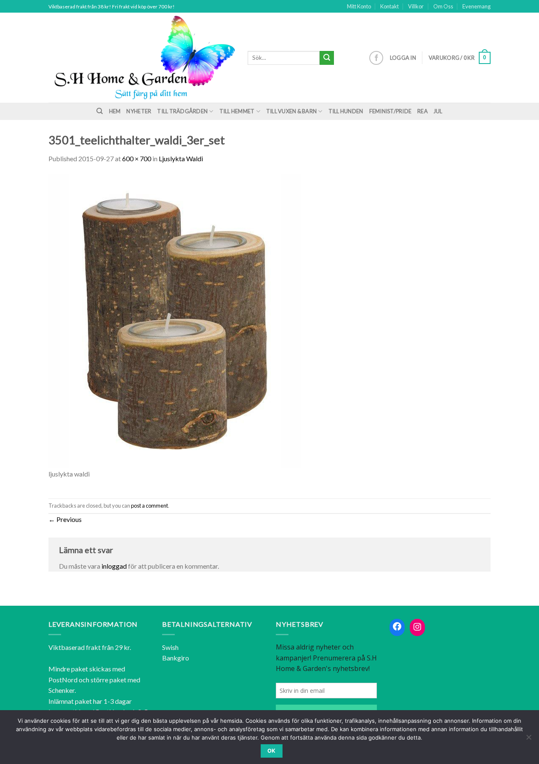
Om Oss (443, 6)
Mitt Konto (359, 6)
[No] (528, 739)
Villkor (416, 6)
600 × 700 (136, 158)
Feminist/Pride (390, 111)
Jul (438, 111)
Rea (422, 111)
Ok (271, 751)
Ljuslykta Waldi (181, 158)
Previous (65, 519)
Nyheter (138, 111)
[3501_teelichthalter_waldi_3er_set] (174, 321)
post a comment (149, 505)
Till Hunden (345, 111)
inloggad (114, 566)
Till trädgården (182, 111)
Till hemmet (237, 111)
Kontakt (389, 6)
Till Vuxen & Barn (291, 111)
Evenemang (476, 6)
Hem (115, 111)
